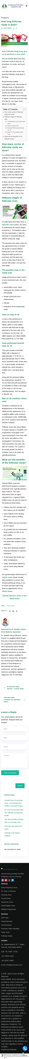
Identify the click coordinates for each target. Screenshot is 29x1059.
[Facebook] (2, 880)
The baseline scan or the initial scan (16, 122)
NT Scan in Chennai (8, 891)
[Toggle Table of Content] (23, 109)
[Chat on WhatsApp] (25, 1054)
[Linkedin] (12, 880)
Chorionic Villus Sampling (10, 928)
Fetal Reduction (6, 921)
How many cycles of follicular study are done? (13, 113)
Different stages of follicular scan (13, 118)
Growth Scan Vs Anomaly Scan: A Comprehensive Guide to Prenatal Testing (13, 803)
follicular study (8, 61)
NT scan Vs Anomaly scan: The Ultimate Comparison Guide (14, 812)
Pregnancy (5, 18)
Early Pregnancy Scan (9, 887)
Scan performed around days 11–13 (16, 129)
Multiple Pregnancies (8, 909)
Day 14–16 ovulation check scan (15, 133)
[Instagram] (9, 880)
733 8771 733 (16, 7)
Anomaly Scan (6, 895)
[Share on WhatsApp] (16, 611)
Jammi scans (7, 577)
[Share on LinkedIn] (13, 611)
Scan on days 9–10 (13, 125)
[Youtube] (6, 880)
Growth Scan (6, 898)
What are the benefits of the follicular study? (13, 138)
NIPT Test (4, 918)
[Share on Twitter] (10, 611)
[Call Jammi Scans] (25, 1048)
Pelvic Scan (5, 932)
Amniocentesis (6, 925)
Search (20, 786)
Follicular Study (11, 605)
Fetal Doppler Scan (8, 906)
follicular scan (7, 225)
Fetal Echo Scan (7, 902)
